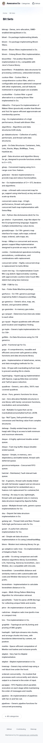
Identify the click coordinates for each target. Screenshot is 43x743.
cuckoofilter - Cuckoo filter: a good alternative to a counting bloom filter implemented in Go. (17, 97)
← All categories (12, 716)
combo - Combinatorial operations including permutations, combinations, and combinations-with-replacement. (21, 255)
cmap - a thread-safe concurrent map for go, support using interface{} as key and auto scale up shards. (21, 193)
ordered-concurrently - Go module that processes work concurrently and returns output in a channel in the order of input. (20, 677)
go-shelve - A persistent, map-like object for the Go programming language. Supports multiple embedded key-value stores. (21, 222)
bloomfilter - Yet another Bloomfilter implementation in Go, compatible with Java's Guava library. (18, 62)
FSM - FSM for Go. (10, 284)
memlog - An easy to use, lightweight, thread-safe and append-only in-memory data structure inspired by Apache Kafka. (20, 498)
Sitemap (33, 729)
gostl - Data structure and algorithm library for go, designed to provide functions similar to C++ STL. (21, 159)
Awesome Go (13, 3)
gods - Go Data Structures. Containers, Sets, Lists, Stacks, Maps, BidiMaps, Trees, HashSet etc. (21, 148)
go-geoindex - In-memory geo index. (18, 309)
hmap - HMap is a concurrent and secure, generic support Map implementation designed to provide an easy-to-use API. (20, 244)
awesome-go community (28, 735)
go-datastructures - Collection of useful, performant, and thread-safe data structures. (19, 137)
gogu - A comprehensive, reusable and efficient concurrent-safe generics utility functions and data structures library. (19, 352)
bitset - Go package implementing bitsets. (20, 37)
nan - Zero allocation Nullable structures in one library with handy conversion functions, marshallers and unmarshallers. (21, 402)
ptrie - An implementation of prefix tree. (19, 608)
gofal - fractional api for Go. (14, 345)
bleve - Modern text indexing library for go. (21, 544)
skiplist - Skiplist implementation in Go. (18, 662)
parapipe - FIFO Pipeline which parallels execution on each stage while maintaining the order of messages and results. (20, 688)
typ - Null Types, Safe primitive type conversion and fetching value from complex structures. (21, 420)
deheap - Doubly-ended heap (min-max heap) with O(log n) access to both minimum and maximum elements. (21, 431)
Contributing (21, 729)
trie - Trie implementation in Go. (15, 620)
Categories (26, 3)
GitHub (37, 3)
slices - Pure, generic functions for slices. (20, 394)
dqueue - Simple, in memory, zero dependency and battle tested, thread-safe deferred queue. (21, 457)
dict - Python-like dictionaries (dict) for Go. (20, 215)
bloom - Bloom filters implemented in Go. (20, 49)
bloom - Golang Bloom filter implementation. (21, 54)
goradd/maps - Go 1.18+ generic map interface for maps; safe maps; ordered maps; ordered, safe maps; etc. (19, 233)
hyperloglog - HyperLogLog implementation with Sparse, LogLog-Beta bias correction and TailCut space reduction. (21, 379)
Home (5, 13)
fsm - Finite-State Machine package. (18, 289)
